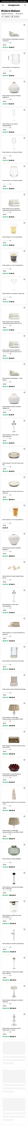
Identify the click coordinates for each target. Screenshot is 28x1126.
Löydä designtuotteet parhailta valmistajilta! (14, 1)
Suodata (16, 16)
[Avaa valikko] (3, 5)
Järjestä (6, 16)
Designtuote (14, 5)
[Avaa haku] (25, 5)
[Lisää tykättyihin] (24, 25)
